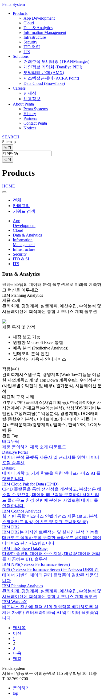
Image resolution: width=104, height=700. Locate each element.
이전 (17, 633)
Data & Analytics (38, 27)
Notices (29, 128)
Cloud (28, 23)
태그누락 (10, 441)
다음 (17, 653)
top (15, 693)
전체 (17, 200)
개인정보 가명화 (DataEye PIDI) (52, 67)
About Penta (23, 104)
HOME (8, 186)
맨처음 (19, 627)
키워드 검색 (24, 211)
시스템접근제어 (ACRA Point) (51, 78)
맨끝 (17, 659)
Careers (19, 88)
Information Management (44, 32)
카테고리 (21, 205)
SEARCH (10, 137)
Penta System (13, 4)
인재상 (29, 93)
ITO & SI (31, 47)
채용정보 (32, 99)
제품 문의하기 (15, 447)
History (29, 113)
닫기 (7, 147)
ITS (26, 51)
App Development (39, 18)
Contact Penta (35, 123)
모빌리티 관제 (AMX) (43, 72)
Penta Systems (35, 109)
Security (30, 42)
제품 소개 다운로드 (48, 447)
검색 (7, 159)
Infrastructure (34, 37)
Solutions (21, 56)
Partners (30, 118)
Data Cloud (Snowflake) (44, 83)
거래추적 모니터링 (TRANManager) (56, 61)
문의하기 (21, 688)
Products (20, 13)
